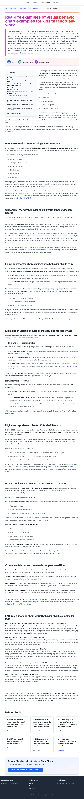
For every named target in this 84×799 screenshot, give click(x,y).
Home (27, 2)
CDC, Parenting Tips (23, 198)
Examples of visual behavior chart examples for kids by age (20, 92)
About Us (55, 2)
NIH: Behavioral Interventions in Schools (38, 250)
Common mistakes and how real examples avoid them (19, 108)
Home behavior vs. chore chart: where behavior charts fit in (18, 88)
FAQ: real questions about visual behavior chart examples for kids (19, 112)
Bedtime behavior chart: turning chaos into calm (19, 80)
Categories (35, 2)
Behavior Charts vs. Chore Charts (39, 8)
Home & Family (13, 8)
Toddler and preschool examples (18, 95)
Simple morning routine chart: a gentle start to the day (20, 76)
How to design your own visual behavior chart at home (20, 104)
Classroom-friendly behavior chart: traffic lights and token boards (19, 84)
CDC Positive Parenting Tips (29, 601)
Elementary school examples (16, 98)
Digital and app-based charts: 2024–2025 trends (19, 101)
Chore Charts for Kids (25, 8)
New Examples (46, 2)
